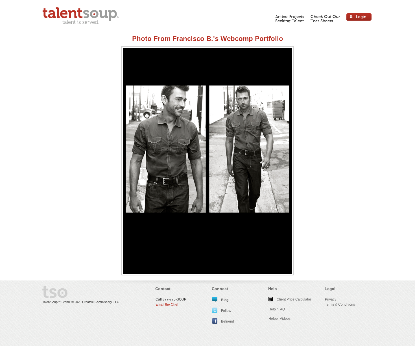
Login (359, 17)
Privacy (330, 299)
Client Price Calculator (293, 299)
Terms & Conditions (340, 304)
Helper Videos (279, 319)
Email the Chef (167, 304)
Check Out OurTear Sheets (325, 18)
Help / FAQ (276, 309)
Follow (225, 311)
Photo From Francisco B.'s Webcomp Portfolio (207, 38)
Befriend (227, 321)
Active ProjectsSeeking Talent (289, 18)
